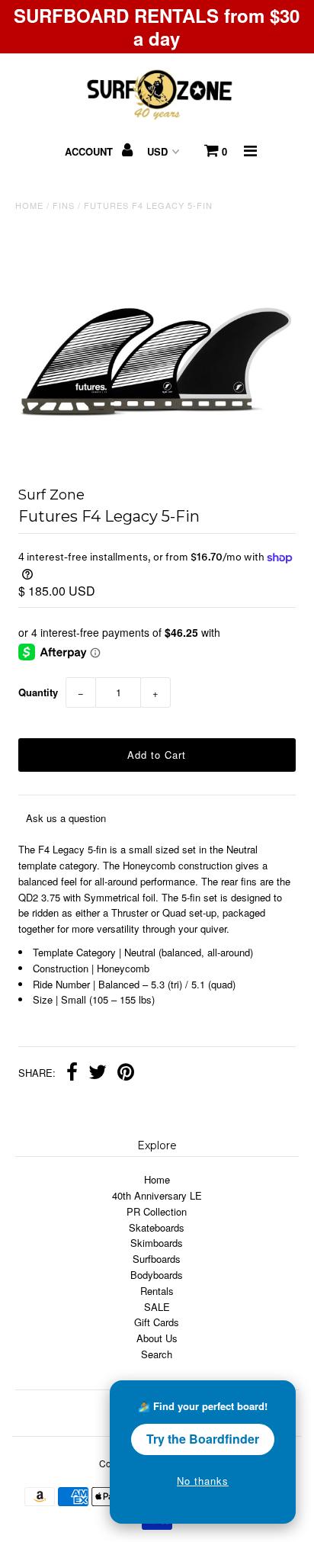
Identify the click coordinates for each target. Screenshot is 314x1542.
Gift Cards (156, 1322)
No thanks (203, 1480)
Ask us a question (66, 818)
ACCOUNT (90, 151)
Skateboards (156, 1227)
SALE (157, 1306)
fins (64, 205)
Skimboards (156, 1242)
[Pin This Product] (125, 1073)
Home (29, 205)
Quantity (38, 692)
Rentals (157, 1290)
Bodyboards (156, 1274)
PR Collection (157, 1211)
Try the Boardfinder (202, 1438)
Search (156, 1354)
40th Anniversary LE (157, 1195)
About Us (157, 1338)
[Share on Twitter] (97, 1073)
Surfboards (157, 1258)
